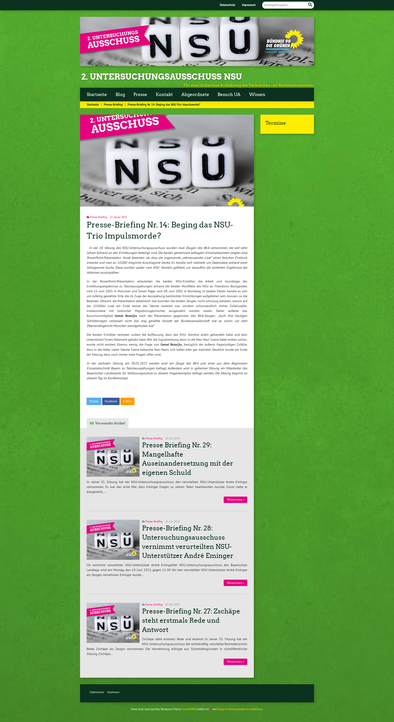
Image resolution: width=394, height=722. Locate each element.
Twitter (94, 401)
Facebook (111, 401)
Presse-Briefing (113, 104)
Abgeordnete (195, 94)
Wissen (257, 94)
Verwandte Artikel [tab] (110, 423)
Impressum (248, 5)
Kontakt (164, 94)
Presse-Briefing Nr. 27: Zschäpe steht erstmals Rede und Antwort (191, 620)
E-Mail (127, 401)
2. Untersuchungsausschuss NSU (161, 77)
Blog (120, 94)
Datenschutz (227, 5)
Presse (140, 94)
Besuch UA (229, 94)
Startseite (97, 94)
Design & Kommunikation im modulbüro (239, 709)
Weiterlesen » (235, 499)
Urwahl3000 (188, 709)
